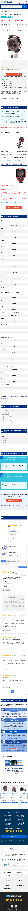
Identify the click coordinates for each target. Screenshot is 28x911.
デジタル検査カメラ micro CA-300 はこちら (11, 160)
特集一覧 (7, 883)
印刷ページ (5, 98)
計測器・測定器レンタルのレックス (7, 10)
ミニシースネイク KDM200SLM (23, 794)
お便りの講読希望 (7, 888)
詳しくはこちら (5, 802)
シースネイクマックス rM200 (13, 794)
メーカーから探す (20, 872)
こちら (14, 507)
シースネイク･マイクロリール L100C (4, 794)
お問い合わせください (13, 81)
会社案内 (20, 880)
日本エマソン (11, 64)
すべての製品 (17, 10)
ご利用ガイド (7, 880)
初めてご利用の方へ (6, 79)
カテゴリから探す (7, 872)
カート (26, 2)
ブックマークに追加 (14, 98)
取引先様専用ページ (20, 885)
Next (27, 796)
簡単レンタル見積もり (13, 74)
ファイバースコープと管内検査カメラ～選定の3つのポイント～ (14, 769)
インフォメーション (20, 883)
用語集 (7, 885)
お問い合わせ (14, 836)
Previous (1, 796)
